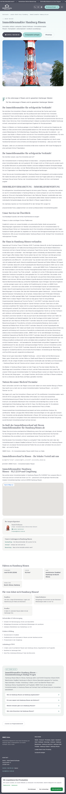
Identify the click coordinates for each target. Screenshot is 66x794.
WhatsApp (48, 35)
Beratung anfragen (51, 7)
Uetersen (52, 742)
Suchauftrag (8, 542)
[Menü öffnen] (62, 7)
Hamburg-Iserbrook (47, 744)
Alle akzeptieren (56, 789)
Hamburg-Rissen (55, 746)
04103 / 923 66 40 (7, 768)
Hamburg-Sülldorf (45, 746)
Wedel (36, 740)
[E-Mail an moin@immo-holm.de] (38, 7)
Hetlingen (40, 742)
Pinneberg (47, 740)
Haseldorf (58, 740)
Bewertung (8, 547)
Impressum (14, 785)
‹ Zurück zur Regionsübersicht (13, 723)
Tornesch (41, 740)
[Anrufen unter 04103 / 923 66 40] (35, 7)
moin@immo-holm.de (8, 771)
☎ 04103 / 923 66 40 (12, 35)
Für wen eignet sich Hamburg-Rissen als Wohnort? (23, 700)
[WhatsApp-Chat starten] (41, 7)
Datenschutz (6, 785)
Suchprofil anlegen (40, 752)
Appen (53, 740)
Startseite (5, 14)
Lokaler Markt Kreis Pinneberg (19, 14)
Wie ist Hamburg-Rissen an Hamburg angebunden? (23, 695)
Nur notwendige (43, 789)
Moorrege (47, 742)
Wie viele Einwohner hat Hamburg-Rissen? (20, 711)
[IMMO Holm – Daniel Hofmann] (7, 7)
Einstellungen (32, 789)
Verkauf (7, 545)
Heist (36, 742)
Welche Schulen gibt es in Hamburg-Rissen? (21, 705)
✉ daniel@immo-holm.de (18, 531)
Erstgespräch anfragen (32, 35)
